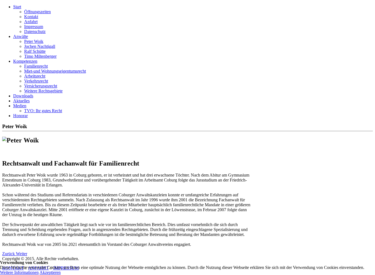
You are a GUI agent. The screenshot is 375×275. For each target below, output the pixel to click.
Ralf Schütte (35, 51)
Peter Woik (33, 41)
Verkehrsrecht (36, 81)
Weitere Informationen (19, 272)
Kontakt (31, 16)
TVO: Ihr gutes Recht (43, 110)
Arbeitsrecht (34, 76)
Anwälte (20, 36)
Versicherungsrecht (40, 86)
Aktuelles (21, 100)
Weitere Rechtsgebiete (43, 91)
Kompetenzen (25, 61)
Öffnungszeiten (37, 11)
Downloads (23, 96)
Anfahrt (31, 21)
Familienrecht (36, 66)
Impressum (33, 26)
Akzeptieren (50, 272)
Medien (19, 105)
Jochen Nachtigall (39, 46)
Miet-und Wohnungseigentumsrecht (55, 71)
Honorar (20, 115)
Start (17, 6)
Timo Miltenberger (40, 56)
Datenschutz (35, 31)
